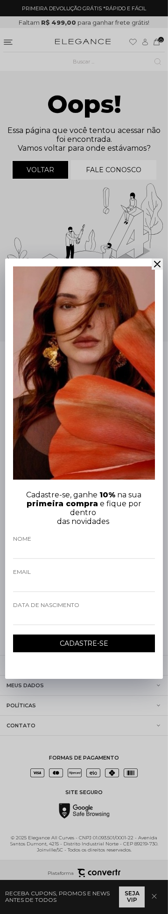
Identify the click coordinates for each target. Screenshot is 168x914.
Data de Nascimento (46, 604)
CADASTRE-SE (84, 643)
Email (22, 571)
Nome (22, 538)
